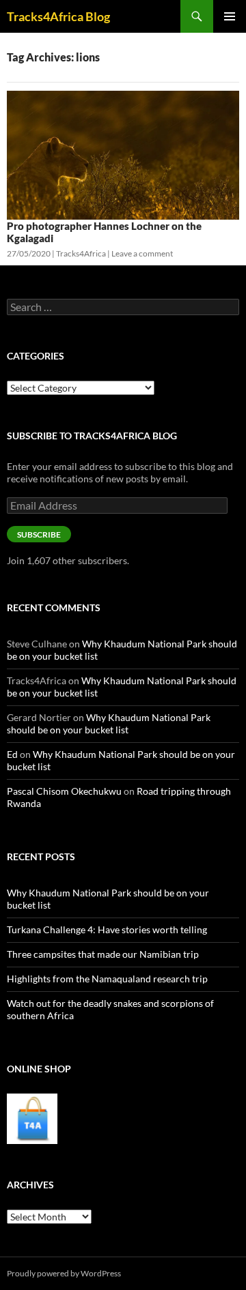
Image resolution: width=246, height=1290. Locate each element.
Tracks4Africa (81, 253)
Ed (12, 754)
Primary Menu (229, 16)
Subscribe (39, 534)
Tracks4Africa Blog (58, 16)
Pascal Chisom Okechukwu (64, 791)
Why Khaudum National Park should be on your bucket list (108, 723)
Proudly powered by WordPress (64, 1273)
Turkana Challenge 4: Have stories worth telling (107, 929)
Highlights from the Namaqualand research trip (107, 978)
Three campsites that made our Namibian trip (103, 954)
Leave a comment (142, 253)
